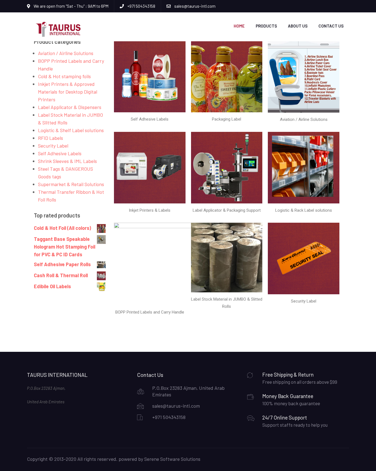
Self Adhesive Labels (59, 153)
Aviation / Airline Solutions (65, 53)
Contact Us (331, 25)
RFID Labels (50, 138)
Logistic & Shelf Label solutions (71, 130)
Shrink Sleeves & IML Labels (67, 161)
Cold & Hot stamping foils (64, 76)
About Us (297, 25)
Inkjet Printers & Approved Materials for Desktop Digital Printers (67, 91)
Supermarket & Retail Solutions (71, 184)
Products (266, 25)
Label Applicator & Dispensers (69, 107)
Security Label (53, 146)
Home (239, 25)
